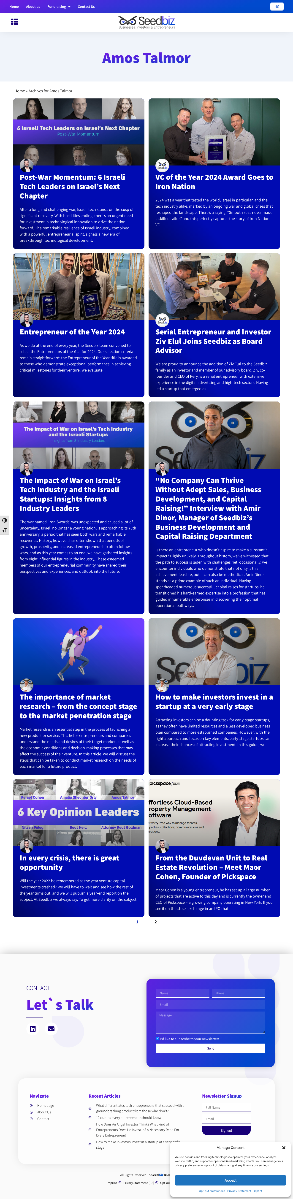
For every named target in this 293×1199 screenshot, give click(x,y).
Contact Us (86, 6)
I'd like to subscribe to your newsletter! (189, 1038)
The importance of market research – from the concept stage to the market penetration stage (78, 706)
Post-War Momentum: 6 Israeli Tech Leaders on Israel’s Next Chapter (72, 186)
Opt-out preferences (212, 1191)
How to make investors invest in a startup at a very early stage (214, 701)
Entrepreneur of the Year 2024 (72, 331)
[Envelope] (51, 1029)
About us (33, 6)
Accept (231, 1180)
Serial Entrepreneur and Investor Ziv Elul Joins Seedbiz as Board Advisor (213, 340)
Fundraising (56, 6)
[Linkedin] (32, 1029)
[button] (284, 1147)
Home (14, 6)
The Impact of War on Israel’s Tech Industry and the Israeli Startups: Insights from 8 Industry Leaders (70, 494)
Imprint (257, 1191)
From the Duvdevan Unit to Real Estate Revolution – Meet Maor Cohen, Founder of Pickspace (211, 867)
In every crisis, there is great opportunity (69, 862)
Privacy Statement (239, 1191)
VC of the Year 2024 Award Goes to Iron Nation (214, 181)
